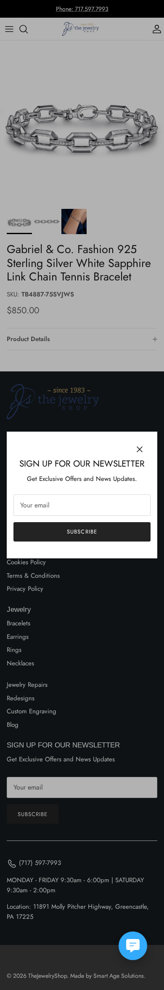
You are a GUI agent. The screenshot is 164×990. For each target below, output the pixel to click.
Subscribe (82, 532)
